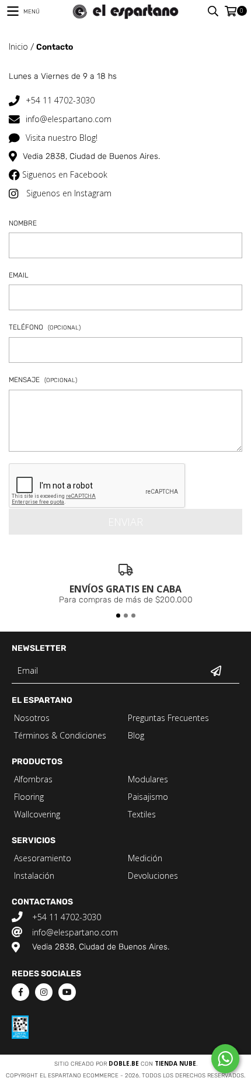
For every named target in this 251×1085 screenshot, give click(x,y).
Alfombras (33, 779)
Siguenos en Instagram (68, 193)
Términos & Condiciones (60, 735)
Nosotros (32, 717)
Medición (145, 858)
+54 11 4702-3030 (60, 100)
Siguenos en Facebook (64, 174)
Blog (136, 735)
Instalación (34, 875)
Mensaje (43, 380)
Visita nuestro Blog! (61, 137)
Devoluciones (153, 875)
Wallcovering (37, 814)
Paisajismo (148, 796)
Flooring (29, 796)
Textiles (142, 814)
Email (19, 275)
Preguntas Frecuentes (168, 717)
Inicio (18, 46)
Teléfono (45, 327)
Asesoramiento (42, 858)
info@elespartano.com (68, 118)
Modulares (148, 779)
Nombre (23, 223)
